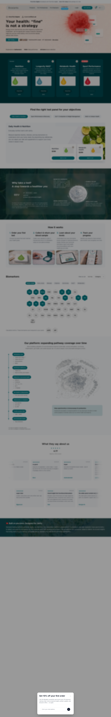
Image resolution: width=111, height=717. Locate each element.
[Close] (70, 696)
